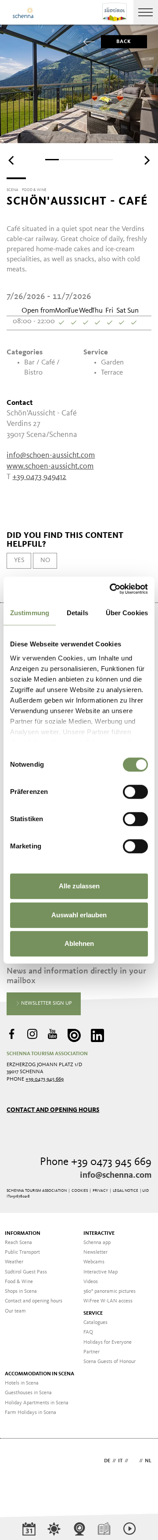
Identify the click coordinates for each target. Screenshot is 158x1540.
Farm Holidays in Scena (30, 1412)
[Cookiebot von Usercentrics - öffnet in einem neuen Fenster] (111, 589)
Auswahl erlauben (79, 915)
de (107, 1461)
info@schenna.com (115, 1175)
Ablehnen (79, 943)
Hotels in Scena (22, 1383)
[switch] (135, 792)
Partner (91, 1352)
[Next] (146, 160)
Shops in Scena (21, 1291)
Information (22, 1233)
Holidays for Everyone (107, 1342)
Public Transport (22, 1252)
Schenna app (97, 1242)
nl (148, 1461)
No (45, 560)
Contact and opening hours (53, 1110)
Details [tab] (77, 613)
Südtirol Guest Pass (26, 1272)
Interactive (99, 1233)
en (133, 1461)
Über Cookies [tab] (127, 613)
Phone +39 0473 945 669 (95, 1162)
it (120, 1461)
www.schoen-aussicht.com (50, 466)
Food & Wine (19, 1281)
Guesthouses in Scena (28, 1393)
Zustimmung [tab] (29, 613)
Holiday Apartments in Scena (36, 1403)
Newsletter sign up (46, 1003)
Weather (14, 1262)
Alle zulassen (79, 886)
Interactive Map (100, 1272)
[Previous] (11, 160)
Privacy (100, 1191)
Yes (19, 560)
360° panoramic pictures (109, 1291)
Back (124, 41)
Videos (90, 1281)
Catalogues (95, 1322)
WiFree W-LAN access (108, 1301)
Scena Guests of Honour (109, 1361)
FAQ (88, 1332)
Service (93, 1313)
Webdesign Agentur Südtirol (17, 1461)
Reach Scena (18, 1242)
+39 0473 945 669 (44, 1079)
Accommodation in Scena (39, 1374)
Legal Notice (125, 1191)
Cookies (80, 1191)
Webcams (93, 1262)
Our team (15, 1311)
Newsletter (95, 1252)
